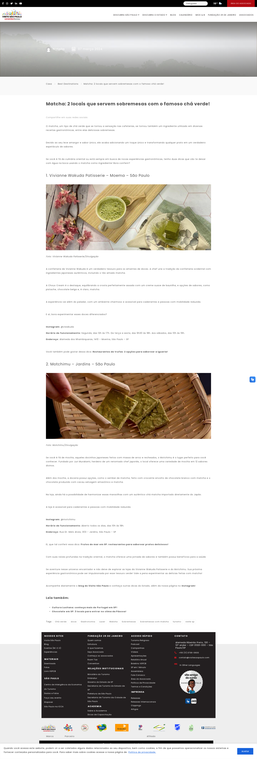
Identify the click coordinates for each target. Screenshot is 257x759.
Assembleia (137, 671)
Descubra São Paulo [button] (125, 15)
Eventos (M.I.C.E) (52, 648)
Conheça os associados (100, 656)
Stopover (48, 702)
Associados (246, 15)
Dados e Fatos (51, 693)
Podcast (135, 644)
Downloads (50, 663)
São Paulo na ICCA (54, 706)
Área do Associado (241, 3)
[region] (128, 751)
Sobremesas (129, 621)
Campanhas (137, 648)
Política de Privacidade (143, 683)
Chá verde (61, 621)
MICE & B (200, 15)
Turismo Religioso (140, 640)
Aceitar (245, 751)
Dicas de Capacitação (100, 714)
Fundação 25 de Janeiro (222, 15)
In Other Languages (190, 665)
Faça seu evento (52, 698)
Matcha (113, 621)
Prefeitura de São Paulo (99, 694)
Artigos (134, 709)
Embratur (92, 678)
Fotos (47, 667)
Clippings (136, 705)
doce (74, 621)
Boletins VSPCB (138, 663)
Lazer (102, 621)
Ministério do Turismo (99, 674)
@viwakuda (67, 326)
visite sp (190, 621)
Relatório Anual (139, 660)
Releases (135, 698)
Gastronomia (88, 621)
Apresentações (138, 656)
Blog (173, 15)
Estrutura (92, 644)
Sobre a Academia (97, 711)
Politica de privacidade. (142, 752)
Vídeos (134, 652)
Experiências (50, 652)
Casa (49, 83)
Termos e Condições (141, 687)
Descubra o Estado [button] (154, 15)
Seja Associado (96, 652)
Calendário (185, 15)
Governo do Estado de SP (100, 682)
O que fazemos (95, 648)
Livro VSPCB (50, 671)
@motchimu (68, 519)
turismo (177, 621)
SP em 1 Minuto (138, 667)
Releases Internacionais (143, 702)
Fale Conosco (138, 675)
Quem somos (94, 640)
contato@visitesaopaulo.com (194, 657)
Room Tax (93, 660)
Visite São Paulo (52, 640)
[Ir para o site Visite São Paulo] (11, 13)
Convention (93, 663)
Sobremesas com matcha (154, 621)
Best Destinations (68, 83)
